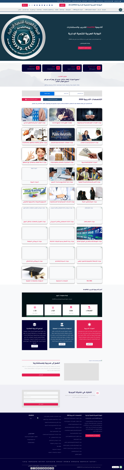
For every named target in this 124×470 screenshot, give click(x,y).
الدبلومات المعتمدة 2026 (91, 9)
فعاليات (56, 9)
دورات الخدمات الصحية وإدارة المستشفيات (52, 434)
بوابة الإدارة (39, 9)
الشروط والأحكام (91, 1)
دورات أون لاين (26, 9)
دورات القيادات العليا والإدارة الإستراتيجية (73, 418)
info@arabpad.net (31, 439)
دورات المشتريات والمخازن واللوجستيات (52, 416)
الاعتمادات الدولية (67, 1)
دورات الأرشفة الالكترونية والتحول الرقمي (73, 442)
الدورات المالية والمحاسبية (76, 433)
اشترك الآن (41, 404)
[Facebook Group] (44, 5)
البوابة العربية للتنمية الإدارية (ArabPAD (85, 5)
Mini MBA (59, 446)
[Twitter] (47, 5)
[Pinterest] (37, 5)
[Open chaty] (121, 467)
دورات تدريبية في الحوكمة (55, 443)
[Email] (34, 5)
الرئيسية (104, 9)
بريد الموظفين (116, 1)
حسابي (62, 5)
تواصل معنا (59, 1)
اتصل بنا (32, 9)
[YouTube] (39, 5)
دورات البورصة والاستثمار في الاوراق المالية (72, 445)
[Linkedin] (42, 5)
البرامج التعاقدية (59, 461)
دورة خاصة (62, 9)
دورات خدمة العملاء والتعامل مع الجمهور (52, 419)
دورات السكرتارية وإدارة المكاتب (75, 424)
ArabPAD (78, 467)
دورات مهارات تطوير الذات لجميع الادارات (73, 421)
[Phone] (32, 5)
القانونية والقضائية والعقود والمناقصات (73, 430)
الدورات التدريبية (92, 461)
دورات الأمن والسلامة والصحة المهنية (53, 422)
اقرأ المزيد (34, 346)
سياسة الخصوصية (99, 1)
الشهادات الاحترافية (57, 449)
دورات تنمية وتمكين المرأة (55, 431)
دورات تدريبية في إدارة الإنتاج (55, 440)
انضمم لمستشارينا (108, 1)
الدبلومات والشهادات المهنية (55, 452)
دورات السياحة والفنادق (77, 451)
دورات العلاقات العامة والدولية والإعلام (73, 427)
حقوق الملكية (84, 1)
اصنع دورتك (68, 9)
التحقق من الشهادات (47, 9)
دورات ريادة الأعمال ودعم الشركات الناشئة (73, 448)
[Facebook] (52, 5)
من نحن (99, 9)
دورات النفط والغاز (78, 439)
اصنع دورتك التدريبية (50, 461)
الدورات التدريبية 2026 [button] (78, 9)
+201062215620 (31, 442)
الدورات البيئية (58, 428)
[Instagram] (49, 5)
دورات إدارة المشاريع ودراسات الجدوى (53, 425)
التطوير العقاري (78, 454)
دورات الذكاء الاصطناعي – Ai (55, 437)
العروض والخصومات (76, 1)
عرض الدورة (47, 93)
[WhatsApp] (29, 5)
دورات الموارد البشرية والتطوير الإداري (74, 436)
